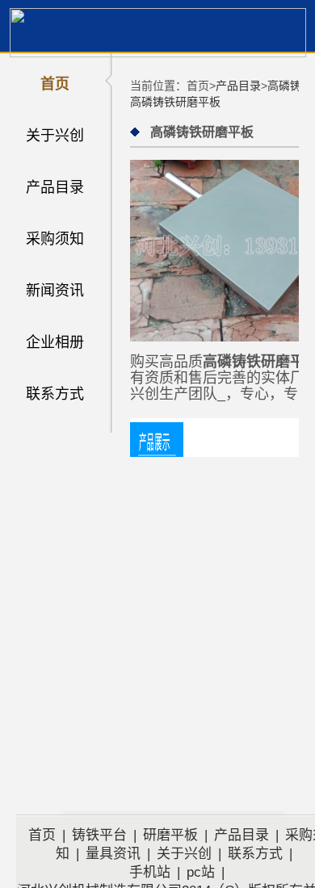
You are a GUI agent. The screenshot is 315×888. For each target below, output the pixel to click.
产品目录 (55, 187)
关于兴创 (55, 136)
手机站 (149, 872)
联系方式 (55, 394)
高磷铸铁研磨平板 (175, 101)
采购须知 (55, 239)
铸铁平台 (99, 835)
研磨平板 (170, 835)
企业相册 (55, 342)
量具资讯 (113, 853)
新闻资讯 (55, 291)
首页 (54, 84)
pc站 (201, 872)
